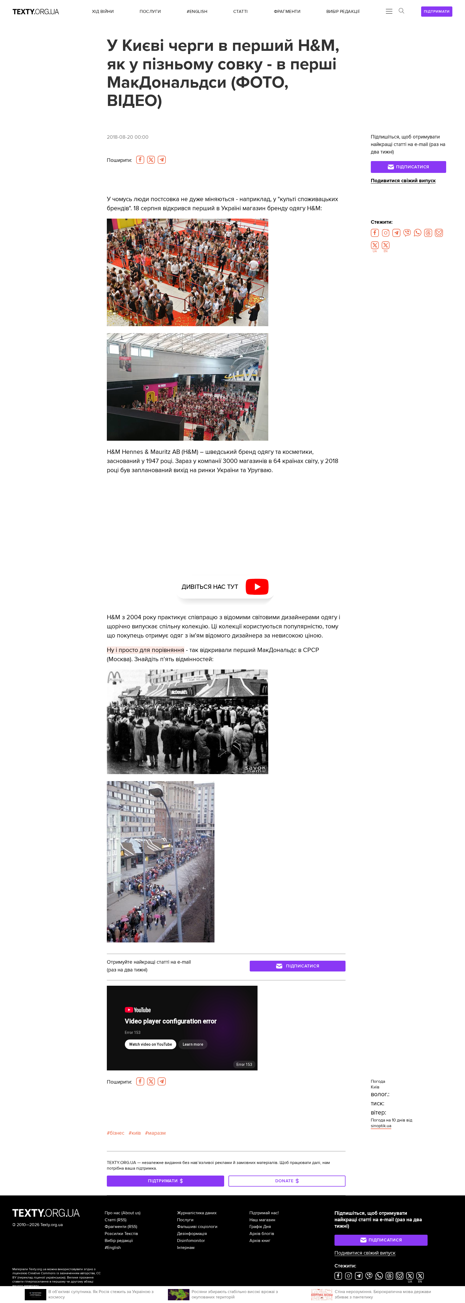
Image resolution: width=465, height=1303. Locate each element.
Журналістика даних (197, 1213)
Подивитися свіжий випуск (403, 181)
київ (136, 1133)
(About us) (130, 1213)
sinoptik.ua (381, 1125)
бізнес (117, 1133)
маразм (157, 1133)
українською (55, 1278)
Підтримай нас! (264, 1213)
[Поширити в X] (151, 160)
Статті (110, 1220)
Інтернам (186, 1247)
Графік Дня (260, 1226)
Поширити (119, 160)
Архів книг (259, 1240)
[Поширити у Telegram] (162, 160)
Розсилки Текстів (121, 1233)
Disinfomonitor (191, 1240)
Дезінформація (192, 1233)
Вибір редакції (119, 1240)
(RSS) (121, 1220)
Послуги (185, 1220)
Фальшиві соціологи (197, 1226)
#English (113, 1247)
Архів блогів (261, 1233)
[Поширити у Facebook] (140, 160)
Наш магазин (262, 1220)
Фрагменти (115, 1226)
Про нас (112, 1213)
